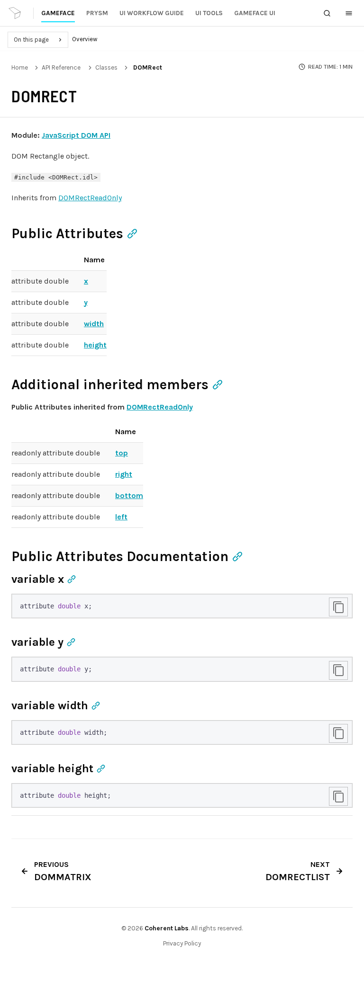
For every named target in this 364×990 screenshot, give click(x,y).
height (95, 344)
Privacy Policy (182, 943)
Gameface (58, 13)
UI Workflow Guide (151, 13)
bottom (129, 495)
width (94, 323)
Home (19, 67)
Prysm (97, 13)
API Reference (61, 67)
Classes (106, 67)
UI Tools (209, 13)
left (121, 516)
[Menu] (348, 13)
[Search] (327, 13)
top (121, 452)
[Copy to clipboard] (338, 607)
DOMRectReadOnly (90, 197)
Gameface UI (254, 13)
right (123, 474)
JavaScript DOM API (76, 135)
